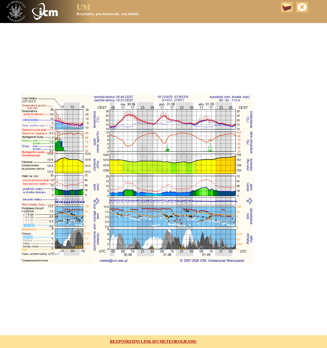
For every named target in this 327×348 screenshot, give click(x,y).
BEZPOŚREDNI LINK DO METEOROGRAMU (153, 341)
